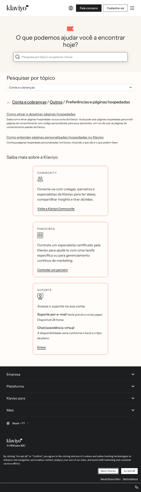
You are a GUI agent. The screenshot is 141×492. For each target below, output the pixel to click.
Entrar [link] (41, 347)
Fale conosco (89, 8)
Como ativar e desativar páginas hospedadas (41, 114)
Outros (56, 102)
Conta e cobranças (29, 102)
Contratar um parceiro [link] (52, 270)
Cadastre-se (115, 8)
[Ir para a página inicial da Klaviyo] (18, 8)
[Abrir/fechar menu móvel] (132, 8)
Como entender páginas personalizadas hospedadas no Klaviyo (55, 137)
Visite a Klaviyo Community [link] (56, 208)
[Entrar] (71, 8)
